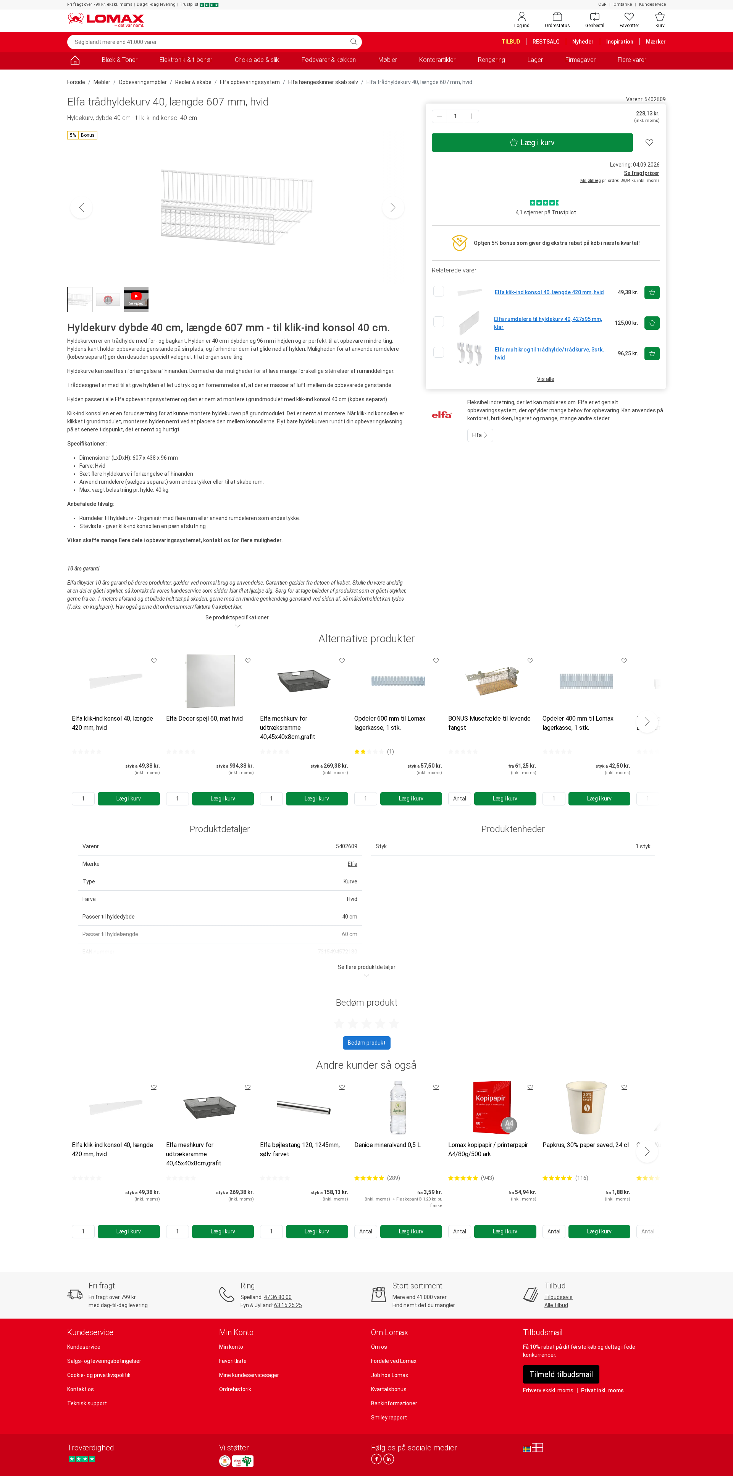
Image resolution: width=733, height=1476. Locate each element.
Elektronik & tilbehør (186, 59)
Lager (535, 59)
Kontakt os (80, 1389)
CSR (602, 4)
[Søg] (354, 42)
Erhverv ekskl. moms (548, 1390)
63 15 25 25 (288, 1305)
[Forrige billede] (81, 207)
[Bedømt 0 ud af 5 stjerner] (87, 751)
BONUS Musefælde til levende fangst (489, 723)
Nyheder (583, 42)
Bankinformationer (394, 1403)
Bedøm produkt (367, 1043)
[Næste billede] (393, 207)
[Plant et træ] (242, 1461)
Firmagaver (580, 59)
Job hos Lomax (389, 1375)
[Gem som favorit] (154, 661)
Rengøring (491, 59)
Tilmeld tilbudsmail (561, 1374)
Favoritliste (233, 1361)
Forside (76, 82)
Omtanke (623, 4)
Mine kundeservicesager (249, 1375)
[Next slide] (647, 722)
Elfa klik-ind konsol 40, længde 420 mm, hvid (112, 723)
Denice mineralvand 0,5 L (387, 1145)
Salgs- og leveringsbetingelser (104, 1361)
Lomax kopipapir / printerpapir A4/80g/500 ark (488, 1149)
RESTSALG (546, 42)
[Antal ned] (439, 116)
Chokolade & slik (257, 59)
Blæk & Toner (119, 59)
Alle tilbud (556, 1305)
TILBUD (511, 42)
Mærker (656, 42)
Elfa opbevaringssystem (250, 82)
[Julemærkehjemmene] (225, 1461)
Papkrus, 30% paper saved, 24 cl (585, 1145)
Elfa (477, 435)
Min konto (231, 1347)
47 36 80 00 (278, 1297)
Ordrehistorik (235, 1389)
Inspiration (619, 42)
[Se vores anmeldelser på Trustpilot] (82, 1459)
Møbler (387, 59)
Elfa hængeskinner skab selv (323, 82)
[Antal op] (471, 116)
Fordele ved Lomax (394, 1361)
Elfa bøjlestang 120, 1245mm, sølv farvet (300, 1149)
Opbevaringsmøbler (143, 82)
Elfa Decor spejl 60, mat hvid (204, 718)
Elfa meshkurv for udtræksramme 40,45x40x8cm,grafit (287, 727)
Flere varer (632, 59)
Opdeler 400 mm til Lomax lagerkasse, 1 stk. (578, 723)
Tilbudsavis (558, 1297)
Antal (459, 799)
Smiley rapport (389, 1417)
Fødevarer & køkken (329, 59)
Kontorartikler (437, 59)
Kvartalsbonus (389, 1389)
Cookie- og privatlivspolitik (99, 1375)
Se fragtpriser (641, 173)
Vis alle (545, 379)
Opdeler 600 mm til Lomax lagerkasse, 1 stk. (389, 723)
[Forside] (74, 61)
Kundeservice (652, 4)
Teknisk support (87, 1403)
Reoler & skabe (193, 82)
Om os (379, 1347)
